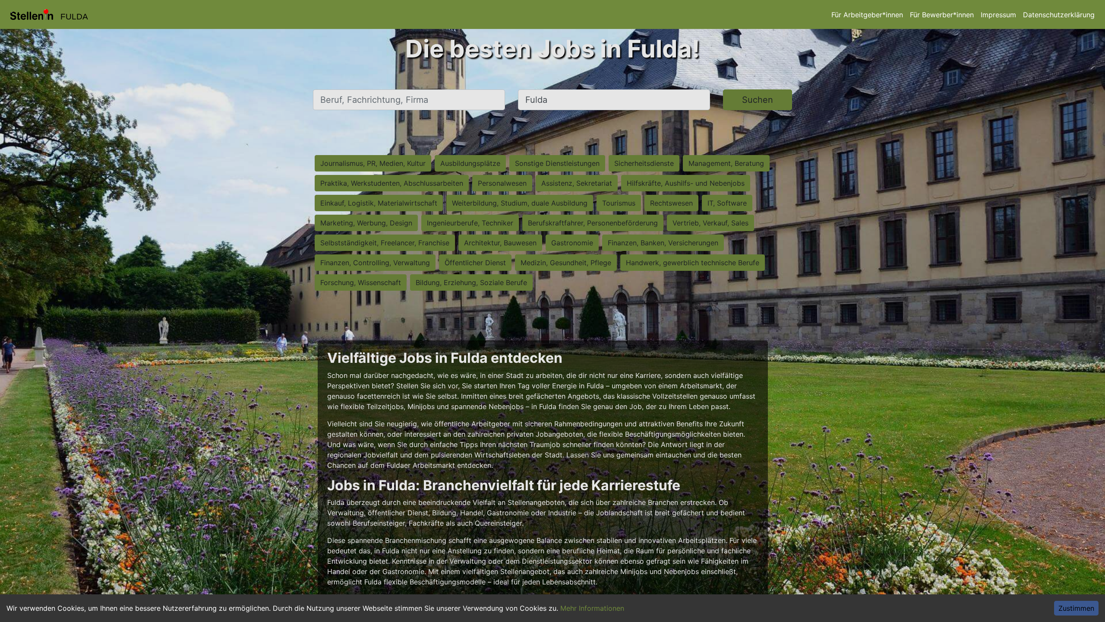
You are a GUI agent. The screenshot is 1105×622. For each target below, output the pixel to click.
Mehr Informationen (592, 608)
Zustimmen (1076, 608)
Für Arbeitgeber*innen (867, 14)
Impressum (998, 14)
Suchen (757, 100)
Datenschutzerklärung (1059, 14)
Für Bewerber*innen (942, 14)
